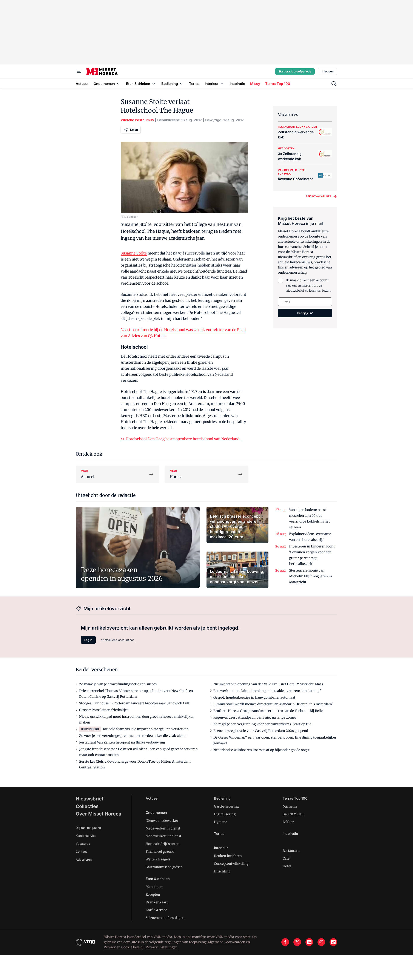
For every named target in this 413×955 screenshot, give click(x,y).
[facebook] (285, 942)
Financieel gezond (160, 851)
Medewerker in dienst (163, 828)
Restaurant (291, 851)
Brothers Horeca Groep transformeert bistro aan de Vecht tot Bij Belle (268, 711)
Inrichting (222, 871)
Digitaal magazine (88, 827)
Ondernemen (156, 812)
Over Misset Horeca (98, 814)
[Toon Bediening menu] (181, 83)
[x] (297, 942)
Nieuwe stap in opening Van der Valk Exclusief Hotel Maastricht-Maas (268, 684)
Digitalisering (225, 814)
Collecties (87, 806)
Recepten (153, 894)
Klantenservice (86, 835)
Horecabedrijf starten (162, 844)
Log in (88, 640)
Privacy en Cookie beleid (123, 947)
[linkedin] (309, 942)
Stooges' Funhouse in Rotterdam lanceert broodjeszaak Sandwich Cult (134, 703)
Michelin (290, 806)
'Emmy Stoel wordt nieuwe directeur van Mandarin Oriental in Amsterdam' (273, 704)
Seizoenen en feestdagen (165, 918)
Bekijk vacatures (318, 196)
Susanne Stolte (134, 253)
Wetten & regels (158, 859)
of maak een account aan (117, 640)
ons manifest (196, 937)
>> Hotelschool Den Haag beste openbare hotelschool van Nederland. (181, 439)
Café (286, 858)
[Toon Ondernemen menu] (118, 83)
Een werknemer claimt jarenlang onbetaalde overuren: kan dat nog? (267, 691)
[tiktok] (333, 942)
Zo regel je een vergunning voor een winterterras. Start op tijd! (262, 724)
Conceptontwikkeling (231, 863)
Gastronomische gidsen (164, 867)
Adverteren (84, 859)
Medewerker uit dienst (163, 836)
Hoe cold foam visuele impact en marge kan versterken (145, 729)
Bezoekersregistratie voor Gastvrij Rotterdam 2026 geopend (260, 731)
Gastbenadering (226, 806)
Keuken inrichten (228, 856)
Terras (219, 833)
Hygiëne (220, 822)
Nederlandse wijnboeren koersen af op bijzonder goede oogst (261, 750)
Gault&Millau (293, 814)
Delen (134, 129)
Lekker (288, 822)
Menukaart (154, 887)
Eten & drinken (158, 879)
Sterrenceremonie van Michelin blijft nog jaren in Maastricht (310, 576)
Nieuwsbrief (90, 799)
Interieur (221, 848)
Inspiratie (290, 833)
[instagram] (321, 942)
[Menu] (79, 71)
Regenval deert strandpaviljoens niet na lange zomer (254, 717)
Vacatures (83, 843)
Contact (81, 851)
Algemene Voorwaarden (226, 942)
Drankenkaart (157, 902)
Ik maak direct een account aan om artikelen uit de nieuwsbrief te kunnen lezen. (308, 285)
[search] (333, 83)
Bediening (222, 798)
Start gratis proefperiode (294, 71)
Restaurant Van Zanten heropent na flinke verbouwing (122, 742)
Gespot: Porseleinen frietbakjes (103, 710)
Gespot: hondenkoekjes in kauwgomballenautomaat (254, 697)
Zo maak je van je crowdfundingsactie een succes (118, 684)
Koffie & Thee (156, 910)
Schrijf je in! (305, 313)
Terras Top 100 (295, 798)
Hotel (287, 866)
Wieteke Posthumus (137, 120)
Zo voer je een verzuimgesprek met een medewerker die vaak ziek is (133, 736)
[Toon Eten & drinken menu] (153, 83)
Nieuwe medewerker (162, 821)
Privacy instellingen (161, 947)
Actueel (152, 798)
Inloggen (328, 71)
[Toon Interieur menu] (222, 83)
